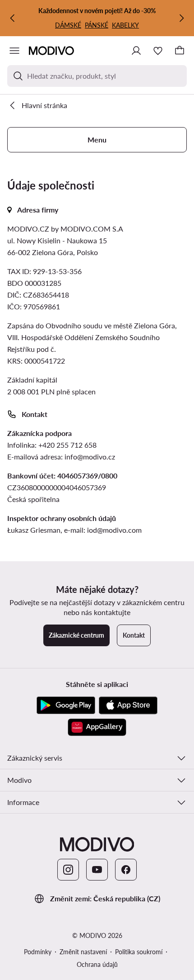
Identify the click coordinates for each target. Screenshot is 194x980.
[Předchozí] (12, 18)
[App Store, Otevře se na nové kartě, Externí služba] (128, 705)
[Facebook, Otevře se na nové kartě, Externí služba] (126, 870)
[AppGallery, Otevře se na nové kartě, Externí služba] (97, 727)
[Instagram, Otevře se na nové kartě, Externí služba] (68, 870)
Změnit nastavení (83, 952)
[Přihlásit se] (136, 51)
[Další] (181, 18)
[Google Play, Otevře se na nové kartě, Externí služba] (66, 705)
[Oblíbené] (158, 51)
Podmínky (37, 952)
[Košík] (179, 51)
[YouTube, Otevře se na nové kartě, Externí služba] (97, 870)
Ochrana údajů (97, 964)
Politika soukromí (138, 952)
